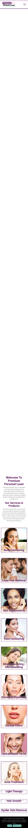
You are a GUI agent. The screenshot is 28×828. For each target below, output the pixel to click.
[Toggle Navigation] (24, 4)
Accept (10, 825)
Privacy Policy (17, 825)
